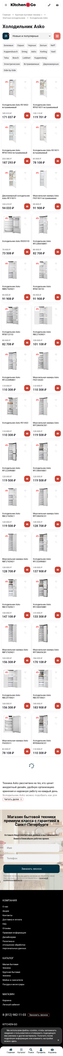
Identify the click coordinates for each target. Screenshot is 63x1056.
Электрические (12, 64)
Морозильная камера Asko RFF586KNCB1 (46, 651)
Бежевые (8, 45)
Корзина (7, 1000)
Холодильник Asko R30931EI (15, 241)
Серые (20, 45)
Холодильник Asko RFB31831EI (42, 287)
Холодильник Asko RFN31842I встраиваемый (14, 151)
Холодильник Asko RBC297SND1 (11, 696)
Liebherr (26, 58)
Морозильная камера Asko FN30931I (15, 742)
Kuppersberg (40, 58)
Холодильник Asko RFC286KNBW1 (42, 242)
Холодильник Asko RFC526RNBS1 (42, 560)
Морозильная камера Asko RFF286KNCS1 (46, 514)
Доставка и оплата (12, 919)
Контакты (7, 915)
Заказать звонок (32, 868)
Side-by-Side (10, 70)
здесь (14, 1041)
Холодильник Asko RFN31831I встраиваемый (45, 106)
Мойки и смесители (13, 980)
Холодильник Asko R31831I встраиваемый (46, 151)
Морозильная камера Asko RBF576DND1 (15, 651)
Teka (6, 58)
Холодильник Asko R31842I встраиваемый (15, 106)
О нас (5, 906)
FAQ (4, 924)
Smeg (24, 51)
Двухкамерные (51, 64)
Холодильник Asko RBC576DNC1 (11, 605)
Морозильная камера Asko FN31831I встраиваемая (46, 197)
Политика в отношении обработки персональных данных (14, 945)
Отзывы (7, 928)
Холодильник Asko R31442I (15, 423)
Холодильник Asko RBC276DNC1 (11, 514)
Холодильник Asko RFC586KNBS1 (42, 469)
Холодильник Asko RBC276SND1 (42, 333)
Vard (53, 51)
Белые (43, 45)
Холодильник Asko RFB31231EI (11, 333)
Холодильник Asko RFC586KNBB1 (42, 605)
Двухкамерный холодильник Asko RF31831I (16, 197)
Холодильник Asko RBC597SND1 (42, 696)
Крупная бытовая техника (27, 15)
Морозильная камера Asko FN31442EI (46, 378)
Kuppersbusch (11, 51)
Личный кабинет (11, 1004)
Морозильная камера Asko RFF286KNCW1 (46, 424)
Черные (32, 45)
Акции (6, 911)
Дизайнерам (9, 937)
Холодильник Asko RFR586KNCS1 (42, 742)
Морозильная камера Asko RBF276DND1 (15, 560)
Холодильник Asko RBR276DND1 (11, 287)
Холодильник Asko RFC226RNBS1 (11, 378)
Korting (43, 51)
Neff (53, 45)
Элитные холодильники (14, 18)
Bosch (16, 58)
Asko (33, 51)
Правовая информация (14, 932)
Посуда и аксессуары (13, 984)
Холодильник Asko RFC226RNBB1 (11, 469)
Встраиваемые (31, 64)
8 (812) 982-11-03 (14, 1014)
